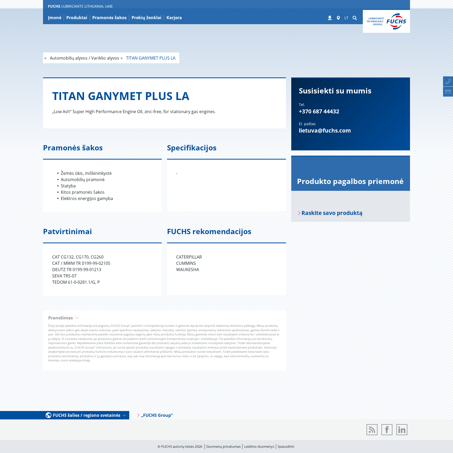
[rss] (372, 429)
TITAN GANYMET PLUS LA (150, 58)
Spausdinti (286, 446)
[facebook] (386, 429)
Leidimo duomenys (259, 446)
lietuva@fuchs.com (325, 130)
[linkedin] (401, 429)
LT (346, 17)
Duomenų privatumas (223, 446)
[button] (164, 318)
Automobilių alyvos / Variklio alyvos (84, 58)
